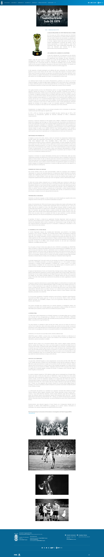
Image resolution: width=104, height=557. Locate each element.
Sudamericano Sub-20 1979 (54, 29)
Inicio (46, 29)
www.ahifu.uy (32, 413)
